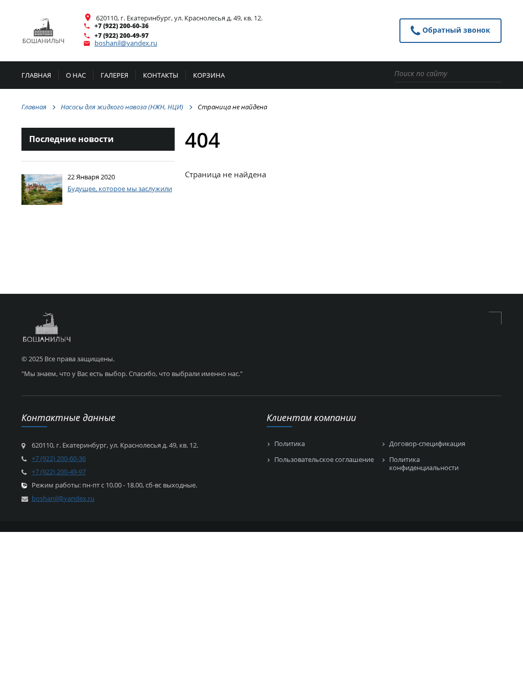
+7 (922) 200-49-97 (121, 35)
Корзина (209, 76)
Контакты (160, 76)
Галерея (114, 76)
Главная (36, 76)
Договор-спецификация (427, 444)
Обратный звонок (455, 30)
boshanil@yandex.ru (125, 43)
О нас (76, 76)
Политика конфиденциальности (424, 464)
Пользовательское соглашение (324, 460)
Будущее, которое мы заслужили (119, 188)
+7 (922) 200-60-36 (121, 25)
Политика (289, 444)
